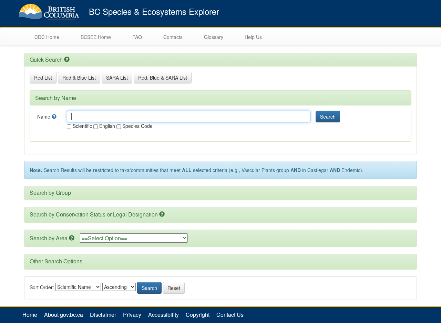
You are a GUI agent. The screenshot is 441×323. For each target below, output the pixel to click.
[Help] (54, 116)
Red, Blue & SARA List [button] (162, 77)
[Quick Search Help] (67, 59)
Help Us (253, 36)
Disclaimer (103, 315)
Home (29, 315)
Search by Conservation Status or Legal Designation (94, 214)
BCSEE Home (96, 36)
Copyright (197, 315)
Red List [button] (43, 77)
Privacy (132, 315)
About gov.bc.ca (63, 315)
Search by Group (50, 192)
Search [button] (328, 116)
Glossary (213, 36)
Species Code (137, 125)
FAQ (137, 36)
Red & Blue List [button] (79, 77)
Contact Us (230, 315)
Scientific (81, 125)
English (106, 125)
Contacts (173, 36)
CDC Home (46, 36)
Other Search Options (56, 261)
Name (44, 116)
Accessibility (163, 315)
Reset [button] (173, 287)
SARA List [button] (117, 77)
